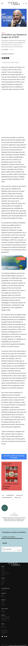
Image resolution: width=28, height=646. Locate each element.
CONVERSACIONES (5, 588)
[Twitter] (4, 58)
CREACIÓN (3, 593)
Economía (3, 571)
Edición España (6, 486)
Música (2, 583)
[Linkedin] (6, 58)
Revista (3, 32)
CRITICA (3, 578)
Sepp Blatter (18, 497)
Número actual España (5, 618)
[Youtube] (6, 636)
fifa (3, 495)
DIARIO (2, 566)
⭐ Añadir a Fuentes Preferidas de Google (14, 457)
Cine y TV (3, 579)
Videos (2, 610)
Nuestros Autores (4, 632)
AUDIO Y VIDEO (4, 608)
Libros (2, 581)
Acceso (2, 625)
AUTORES (19, 525)
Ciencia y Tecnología (5, 573)
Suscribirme (3, 627)
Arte (2, 584)
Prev (3, 476)
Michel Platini (19, 495)
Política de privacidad (23, 645)
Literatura (3, 574)
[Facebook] (2, 58)
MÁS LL (3, 623)
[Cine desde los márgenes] (11, 474)
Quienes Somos (4, 630)
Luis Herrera (14, 515)
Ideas (2, 603)
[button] (2, 3)
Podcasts (3, 611)
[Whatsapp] (8, 58)
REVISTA (3, 615)
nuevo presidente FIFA (7, 497)
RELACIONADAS (6, 525)
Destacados (3, 620)
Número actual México (5, 616)
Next (20, 476)
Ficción (2, 596)
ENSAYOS (3, 599)
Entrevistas (3, 590)
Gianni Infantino (10, 495)
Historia (2, 601)
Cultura (2, 568)
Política (2, 569)
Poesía (2, 595)
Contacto (3, 633)
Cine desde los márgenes (11, 484)
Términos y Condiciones (13, 645)
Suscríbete (6, 488)
